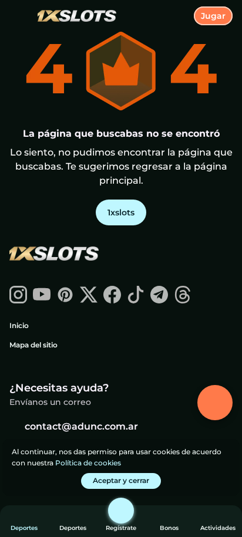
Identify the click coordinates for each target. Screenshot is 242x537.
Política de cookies (88, 462)
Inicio (19, 325)
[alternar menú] (19, 19)
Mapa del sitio (33, 344)
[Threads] (182, 300)
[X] (89, 300)
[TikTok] (135, 300)
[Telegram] (159, 300)
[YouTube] (42, 300)
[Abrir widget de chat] (215, 402)
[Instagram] (18, 300)
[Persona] (121, 511)
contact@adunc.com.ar (81, 426)
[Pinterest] (65, 300)
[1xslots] (53, 254)
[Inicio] (72, 16)
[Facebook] (112, 300)
